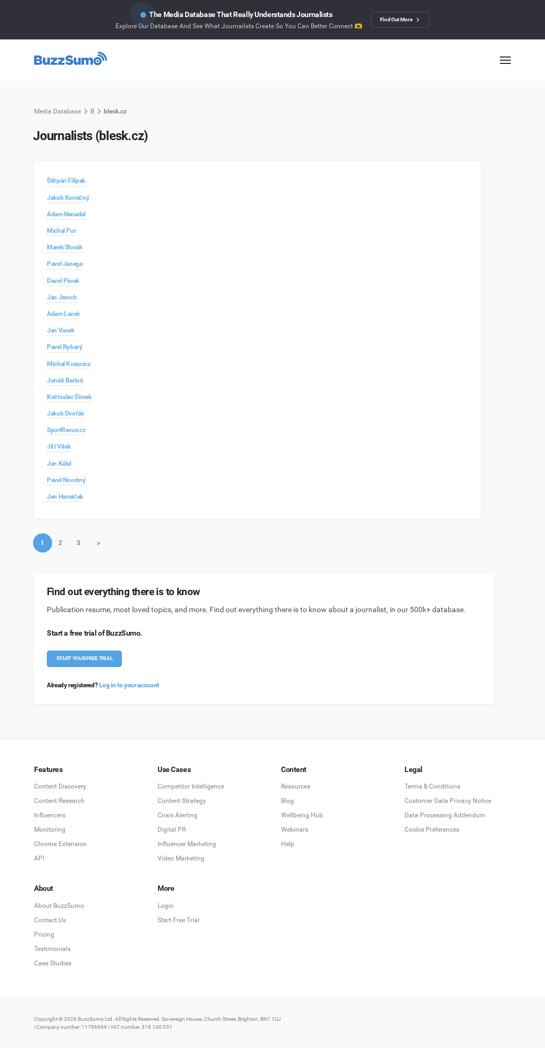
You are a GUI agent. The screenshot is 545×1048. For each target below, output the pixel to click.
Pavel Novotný (66, 480)
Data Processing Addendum (444, 815)
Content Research (59, 801)
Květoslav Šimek (69, 397)
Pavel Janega (64, 263)
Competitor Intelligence (191, 786)
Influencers (49, 815)
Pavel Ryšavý (64, 347)
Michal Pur (61, 230)
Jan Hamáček (65, 496)
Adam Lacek (63, 314)
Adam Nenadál (66, 214)
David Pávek (63, 281)
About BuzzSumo (59, 905)
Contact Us (50, 920)
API (39, 858)
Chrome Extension (60, 844)
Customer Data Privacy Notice (447, 801)
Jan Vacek (61, 330)
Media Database (57, 111)
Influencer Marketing (187, 844)
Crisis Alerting (177, 815)
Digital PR (172, 829)
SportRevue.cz (66, 430)
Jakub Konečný (68, 197)
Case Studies (52, 963)
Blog (287, 801)
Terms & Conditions (432, 786)
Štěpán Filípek (66, 180)
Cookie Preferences (431, 829)
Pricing (44, 934)
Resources (295, 786)
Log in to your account (129, 685)
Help (287, 844)
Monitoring (49, 829)
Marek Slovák (64, 247)
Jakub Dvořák (65, 413)
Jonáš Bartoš (65, 380)
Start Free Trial (179, 920)
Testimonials (52, 949)
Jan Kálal (59, 463)
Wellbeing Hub (302, 815)
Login (166, 905)
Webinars (294, 829)
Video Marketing (181, 858)
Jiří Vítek (58, 446)
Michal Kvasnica (68, 364)
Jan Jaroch (62, 297)
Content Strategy (182, 801)
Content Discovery (60, 786)
